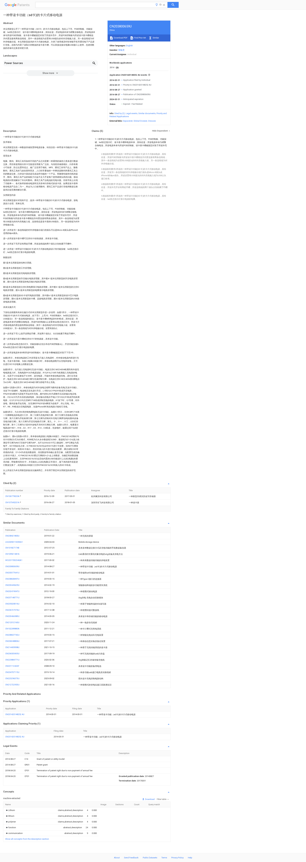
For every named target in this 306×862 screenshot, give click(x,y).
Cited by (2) (119, 113)
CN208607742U (12, 635)
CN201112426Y (12, 666)
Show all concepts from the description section (27, 839)
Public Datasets (150, 857)
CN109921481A (12, 554)
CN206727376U (12, 610)
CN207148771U (12, 597)
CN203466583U (12, 616)
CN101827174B (12, 548)
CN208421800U (12, 536)
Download (150, 799)
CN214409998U (12, 647)
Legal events (131, 113)
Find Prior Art (140, 38)
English (129, 45)
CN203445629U (12, 585)
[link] (10, 810)
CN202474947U (12, 591)
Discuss (152, 121)
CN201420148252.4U (14, 714)
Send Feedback (131, 857)
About (117, 857)
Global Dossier (140, 121)
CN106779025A (12, 496)
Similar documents (147, 113)
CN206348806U (12, 641)
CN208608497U (12, 579)
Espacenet (128, 121)
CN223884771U (12, 660)
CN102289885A (12, 628)
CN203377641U (12, 572)
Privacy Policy (177, 857)
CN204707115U (12, 672)
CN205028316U (12, 604)
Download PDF (120, 38)
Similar (155, 38)
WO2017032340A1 (13, 560)
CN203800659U (12, 566)
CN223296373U (12, 678)
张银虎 (121, 50)
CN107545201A (12, 502)
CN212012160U (12, 622)
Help (190, 857)
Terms (164, 857)
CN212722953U (12, 684)
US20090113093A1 (14, 542)
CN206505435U (12, 653)
